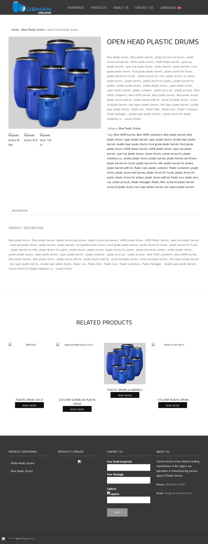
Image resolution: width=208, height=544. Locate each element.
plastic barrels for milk (149, 163)
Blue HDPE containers (149, 134)
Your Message (115, 474)
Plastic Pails (158, 182)
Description (19, 210)
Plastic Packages (140, 182)
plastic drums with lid (157, 177)
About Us (120, 7)
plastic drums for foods (160, 172)
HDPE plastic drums (160, 148)
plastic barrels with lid (119, 167)
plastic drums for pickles (129, 177)
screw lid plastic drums (120, 186)
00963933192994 (175, 484)
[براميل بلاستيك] (55, 82)
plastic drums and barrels (130, 172)
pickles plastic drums (136, 158)
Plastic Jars (177, 177)
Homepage (75, 7)
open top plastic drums (130, 153)
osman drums (153, 153)
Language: (169, 7)
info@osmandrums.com (178, 493)
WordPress (30, 538)
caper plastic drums (160, 139)
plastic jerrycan (121, 182)
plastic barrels (157, 158)
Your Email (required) (119, 461)
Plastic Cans (140, 167)
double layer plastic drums (132, 144)
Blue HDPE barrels (124, 134)
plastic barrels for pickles (178, 163)
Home (15, 29)
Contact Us (144, 7)
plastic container (158, 167)
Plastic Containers (179, 167)
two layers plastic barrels (179, 186)
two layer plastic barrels (149, 186)
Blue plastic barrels (175, 134)
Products (99, 7)
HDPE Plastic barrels (135, 148)
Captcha (111, 488)
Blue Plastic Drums (33, 29)
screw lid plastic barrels (180, 182)
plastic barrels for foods (121, 163)
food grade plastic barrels (164, 144)
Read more (29, 405)
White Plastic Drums (22, 463)
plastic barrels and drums (181, 158)
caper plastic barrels (135, 139)
